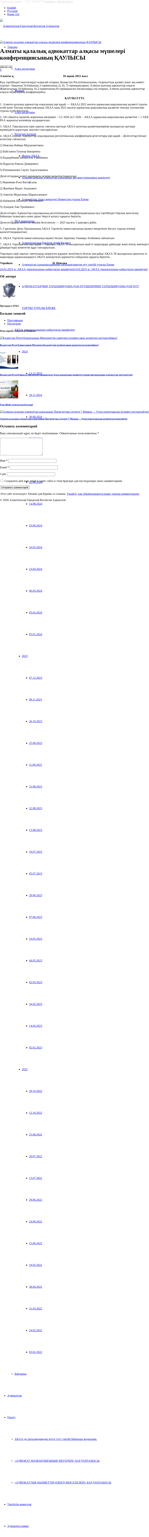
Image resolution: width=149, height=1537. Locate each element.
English (11, 7)
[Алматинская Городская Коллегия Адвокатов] (29, 26)
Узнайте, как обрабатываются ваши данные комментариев (103, 493)
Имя (3, 460)
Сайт (3, 474)
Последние (14, 323)
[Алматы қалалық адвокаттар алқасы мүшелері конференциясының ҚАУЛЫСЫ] (50, 42)
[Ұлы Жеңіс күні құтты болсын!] (9, 397)
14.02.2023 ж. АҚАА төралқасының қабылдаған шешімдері (111, 269)
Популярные (15, 320)
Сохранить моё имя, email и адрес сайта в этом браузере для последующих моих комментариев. (63, 480)
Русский (12, 11)
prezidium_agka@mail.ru (58, 1)
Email (4, 467)
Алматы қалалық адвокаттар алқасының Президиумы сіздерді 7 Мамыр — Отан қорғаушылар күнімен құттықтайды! (63, 418)
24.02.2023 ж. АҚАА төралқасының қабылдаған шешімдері (37, 269)
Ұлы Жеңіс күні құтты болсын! (16, 404)
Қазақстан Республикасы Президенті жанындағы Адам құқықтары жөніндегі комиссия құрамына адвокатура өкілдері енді (66, 374)
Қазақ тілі (13, 14)
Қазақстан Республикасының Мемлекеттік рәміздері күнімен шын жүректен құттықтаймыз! (49, 345)
